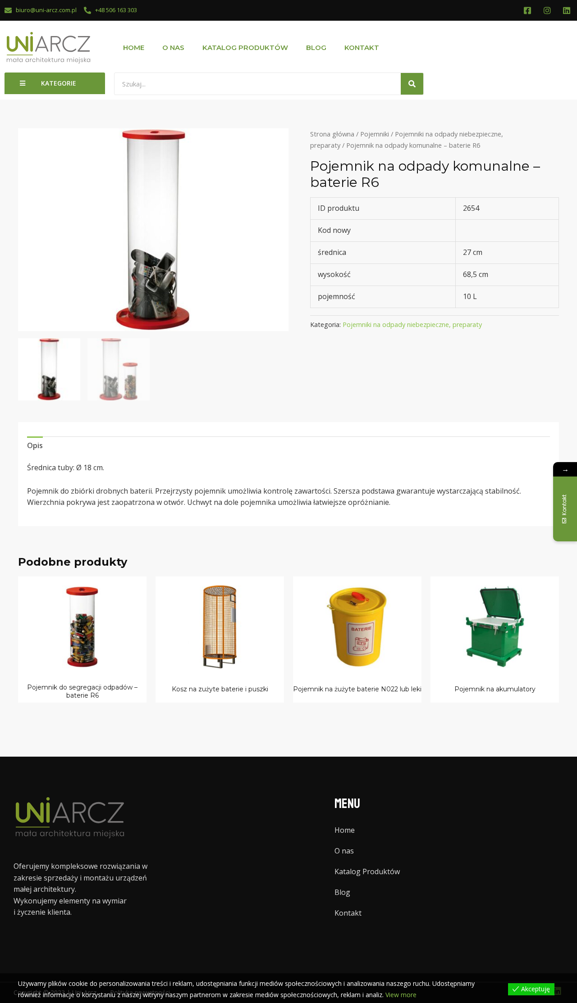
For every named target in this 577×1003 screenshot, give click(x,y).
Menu (347, 803)
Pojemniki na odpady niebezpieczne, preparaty (412, 324)
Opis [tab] (35, 445)
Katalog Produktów (245, 47)
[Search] (412, 84)
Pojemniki (374, 133)
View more (401, 994)
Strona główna (332, 133)
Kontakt (361, 47)
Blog (316, 47)
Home (133, 47)
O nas (173, 47)
